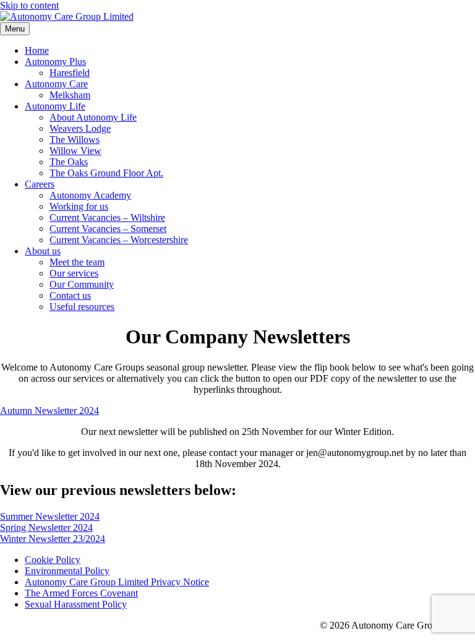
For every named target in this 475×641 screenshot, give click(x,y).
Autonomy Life (55, 106)
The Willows (74, 139)
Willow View (75, 150)
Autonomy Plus (55, 61)
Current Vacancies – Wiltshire (107, 217)
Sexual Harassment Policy (76, 604)
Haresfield (69, 72)
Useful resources (81, 306)
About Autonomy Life (93, 117)
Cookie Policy (52, 559)
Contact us (70, 295)
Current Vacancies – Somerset (107, 228)
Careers (39, 184)
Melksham (69, 95)
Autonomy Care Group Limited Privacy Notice (117, 582)
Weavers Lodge (80, 128)
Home (37, 50)
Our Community (81, 284)
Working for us (78, 206)
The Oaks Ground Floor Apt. (106, 173)
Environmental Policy (67, 571)
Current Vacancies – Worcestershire (118, 239)
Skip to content (29, 5)
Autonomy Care (56, 84)
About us (43, 251)
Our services (73, 273)
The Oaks (68, 162)
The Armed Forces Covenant (81, 593)
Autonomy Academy (90, 195)
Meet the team (77, 262)
